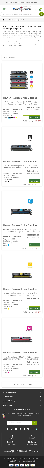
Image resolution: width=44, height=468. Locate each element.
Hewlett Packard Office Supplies (20, 97)
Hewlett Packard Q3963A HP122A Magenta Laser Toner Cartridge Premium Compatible (21, 358)
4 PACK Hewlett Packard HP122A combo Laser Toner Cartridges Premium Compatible (21, 103)
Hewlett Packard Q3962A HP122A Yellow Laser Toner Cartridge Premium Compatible (21, 294)
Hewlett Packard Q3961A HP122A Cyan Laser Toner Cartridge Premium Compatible (21, 230)
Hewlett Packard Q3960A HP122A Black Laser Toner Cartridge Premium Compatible (21, 166)
